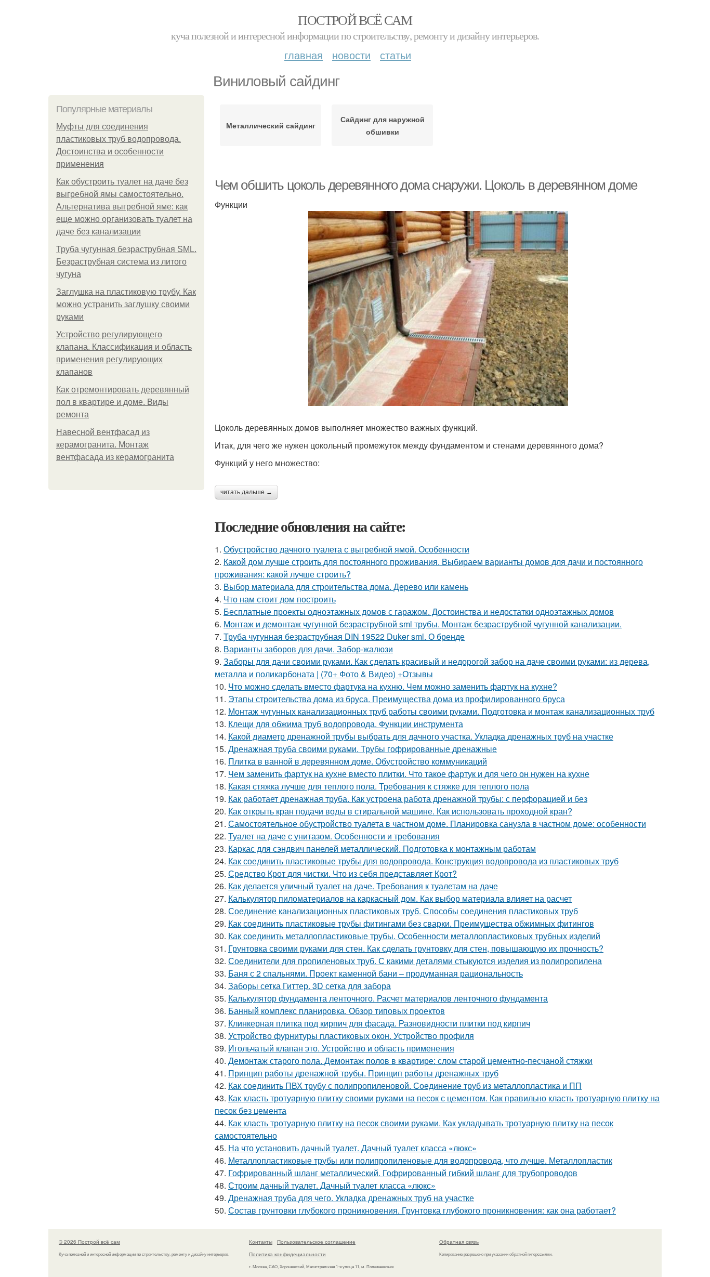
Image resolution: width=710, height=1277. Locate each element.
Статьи (395, 54)
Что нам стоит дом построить (279, 599)
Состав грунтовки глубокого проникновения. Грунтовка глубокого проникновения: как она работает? (422, 1210)
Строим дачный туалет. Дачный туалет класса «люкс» (332, 1185)
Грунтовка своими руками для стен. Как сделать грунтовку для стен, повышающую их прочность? (415, 948)
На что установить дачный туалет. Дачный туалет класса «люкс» (352, 1148)
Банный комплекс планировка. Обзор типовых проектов (336, 1011)
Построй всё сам (355, 20)
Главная (303, 54)
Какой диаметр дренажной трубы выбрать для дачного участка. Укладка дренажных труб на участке (420, 736)
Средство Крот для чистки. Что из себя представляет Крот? (342, 873)
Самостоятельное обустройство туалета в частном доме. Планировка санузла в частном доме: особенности (437, 824)
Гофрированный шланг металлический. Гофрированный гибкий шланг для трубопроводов (402, 1173)
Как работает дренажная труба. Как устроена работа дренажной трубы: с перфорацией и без (407, 799)
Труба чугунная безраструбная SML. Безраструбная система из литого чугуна (126, 262)
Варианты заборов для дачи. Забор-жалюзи (308, 649)
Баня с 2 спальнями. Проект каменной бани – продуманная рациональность (375, 973)
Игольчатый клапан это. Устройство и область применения (341, 1048)
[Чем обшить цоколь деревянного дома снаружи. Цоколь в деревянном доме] (438, 308)
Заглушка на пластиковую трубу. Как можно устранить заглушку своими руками (126, 304)
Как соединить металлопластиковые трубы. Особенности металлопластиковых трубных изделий (414, 936)
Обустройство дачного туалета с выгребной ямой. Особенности (346, 549)
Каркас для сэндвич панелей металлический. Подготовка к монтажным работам (382, 848)
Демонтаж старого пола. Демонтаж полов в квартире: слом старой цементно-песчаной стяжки (410, 1061)
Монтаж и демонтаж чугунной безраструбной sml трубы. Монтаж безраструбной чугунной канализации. (422, 624)
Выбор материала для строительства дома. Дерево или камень (345, 587)
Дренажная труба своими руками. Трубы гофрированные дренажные (362, 749)
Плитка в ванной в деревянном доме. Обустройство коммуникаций (357, 761)
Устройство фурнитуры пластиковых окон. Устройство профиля (351, 1036)
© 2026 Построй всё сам (89, 1241)
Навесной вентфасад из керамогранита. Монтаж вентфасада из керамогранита (115, 445)
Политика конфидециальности (287, 1254)
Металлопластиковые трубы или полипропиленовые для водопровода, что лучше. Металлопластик (420, 1160)
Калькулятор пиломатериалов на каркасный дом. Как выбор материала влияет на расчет (400, 898)
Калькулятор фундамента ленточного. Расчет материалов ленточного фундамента (388, 998)
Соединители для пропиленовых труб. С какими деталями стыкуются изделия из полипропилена (415, 961)
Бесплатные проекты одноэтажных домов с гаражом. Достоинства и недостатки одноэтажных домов (418, 611)
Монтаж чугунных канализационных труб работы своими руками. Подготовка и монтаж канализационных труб (441, 711)
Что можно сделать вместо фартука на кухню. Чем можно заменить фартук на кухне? (392, 686)
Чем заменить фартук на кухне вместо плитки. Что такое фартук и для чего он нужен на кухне (408, 774)
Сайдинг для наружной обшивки (382, 125)
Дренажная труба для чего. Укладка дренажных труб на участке (351, 1198)
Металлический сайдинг (270, 125)
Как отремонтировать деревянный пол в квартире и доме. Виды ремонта (122, 402)
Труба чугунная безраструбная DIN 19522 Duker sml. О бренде (344, 636)
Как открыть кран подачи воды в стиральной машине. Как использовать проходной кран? (400, 811)
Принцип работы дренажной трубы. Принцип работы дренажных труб (363, 1073)
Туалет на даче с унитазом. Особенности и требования (334, 836)
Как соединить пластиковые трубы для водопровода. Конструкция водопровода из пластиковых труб (423, 861)
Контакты (260, 1241)
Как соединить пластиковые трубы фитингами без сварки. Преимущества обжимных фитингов (411, 923)
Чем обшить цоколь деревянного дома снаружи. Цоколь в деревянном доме (426, 185)
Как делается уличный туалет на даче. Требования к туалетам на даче (363, 886)
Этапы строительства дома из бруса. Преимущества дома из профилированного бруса (396, 699)
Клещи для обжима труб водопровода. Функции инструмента (345, 724)
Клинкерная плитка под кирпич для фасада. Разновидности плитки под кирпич (379, 1023)
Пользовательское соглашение (316, 1241)
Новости (351, 54)
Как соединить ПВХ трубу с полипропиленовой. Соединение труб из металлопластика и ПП (405, 1085)
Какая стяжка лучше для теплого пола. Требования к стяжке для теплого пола (378, 786)
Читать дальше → (246, 492)
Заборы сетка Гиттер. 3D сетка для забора (309, 986)
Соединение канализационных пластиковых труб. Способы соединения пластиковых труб (403, 911)
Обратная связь (459, 1241)
